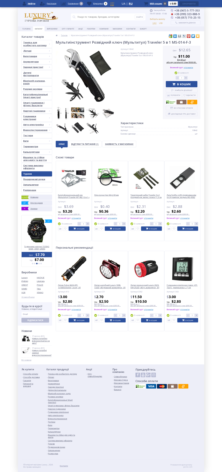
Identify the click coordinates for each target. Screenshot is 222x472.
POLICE (40, 285)
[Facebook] (137, 375)
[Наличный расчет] (182, 102)
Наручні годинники (34, 110)
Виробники (52, 29)
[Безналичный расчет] (192, 102)
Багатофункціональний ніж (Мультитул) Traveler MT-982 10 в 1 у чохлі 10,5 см (73, 197)
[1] (32, 263)
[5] (41, 263)
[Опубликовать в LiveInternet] (179, 36)
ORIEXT (24, 285)
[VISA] (151, 386)
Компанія (104, 29)
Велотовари (30, 56)
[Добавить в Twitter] (193, 36)
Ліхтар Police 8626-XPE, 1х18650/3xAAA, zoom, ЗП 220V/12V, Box (69, 287)
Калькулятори (31, 151)
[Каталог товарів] (56, 35)
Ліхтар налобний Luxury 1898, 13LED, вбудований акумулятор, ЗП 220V (109, 287)
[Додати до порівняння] (60, 320)
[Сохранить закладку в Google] (170, 36)
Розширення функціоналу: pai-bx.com (181, 466)
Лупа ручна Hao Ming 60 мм (106, 195)
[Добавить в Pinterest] (188, 36)
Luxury (24, 277)
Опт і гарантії (68, 29)
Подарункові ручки (34, 179)
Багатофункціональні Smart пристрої (35, 96)
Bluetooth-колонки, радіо (34, 82)
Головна (26, 29)
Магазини (117, 29)
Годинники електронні (29, 117)
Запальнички (31, 184)
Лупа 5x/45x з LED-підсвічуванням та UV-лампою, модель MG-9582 (181, 196)
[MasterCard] (162, 386)
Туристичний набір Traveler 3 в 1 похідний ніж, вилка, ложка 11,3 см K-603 (146, 197)
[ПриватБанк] (171, 102)
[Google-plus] (148, 375)
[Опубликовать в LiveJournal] (184, 36)
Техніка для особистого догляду (35, 44)
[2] (34, 263)
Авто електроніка (33, 124)
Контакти (130, 29)
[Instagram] (153, 375)
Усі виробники (28, 297)
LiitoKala (41, 281)
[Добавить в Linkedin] (175, 36)
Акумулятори (31, 61)
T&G (39, 288)
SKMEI (24, 288)
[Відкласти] (65, 228)
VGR (23, 292)
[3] (37, 263)
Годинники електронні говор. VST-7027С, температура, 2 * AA (182, 286)
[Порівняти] (60, 228)
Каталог (39, 29)
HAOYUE (40, 277)
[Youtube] (143, 375)
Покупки (91, 29)
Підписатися (35, 320)
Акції (80, 29)
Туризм (27, 173)
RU (131, 3)
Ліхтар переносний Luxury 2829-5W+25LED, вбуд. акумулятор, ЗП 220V (144, 287)
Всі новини (26, 360)
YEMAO (40, 292)
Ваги (26, 140)
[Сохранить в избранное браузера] (197, 36)
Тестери (28, 135)
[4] (39, 263)
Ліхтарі (27, 50)
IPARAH (24, 281)
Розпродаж (29, 190)
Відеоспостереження (35, 130)
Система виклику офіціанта (33, 167)
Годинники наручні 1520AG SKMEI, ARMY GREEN (36, 247)
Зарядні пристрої (33, 67)
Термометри (30, 146)
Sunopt (143, 29)
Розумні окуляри (32, 89)
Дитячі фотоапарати (31, 74)
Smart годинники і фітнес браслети (33, 104)
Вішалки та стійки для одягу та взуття (35, 159)
